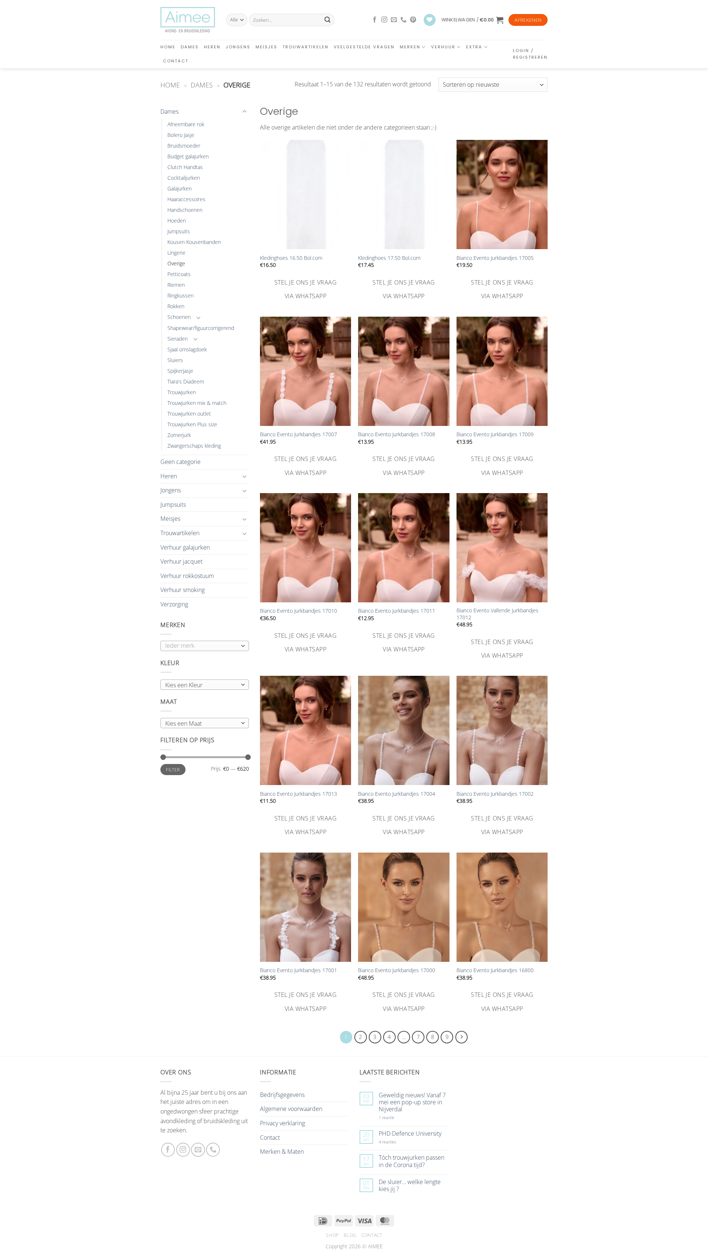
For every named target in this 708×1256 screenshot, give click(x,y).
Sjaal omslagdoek (187, 349)
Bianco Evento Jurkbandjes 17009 (495, 434)
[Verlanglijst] (429, 20)
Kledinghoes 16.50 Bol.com (291, 258)
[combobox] (204, 684)
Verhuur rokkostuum (187, 576)
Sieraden (177, 338)
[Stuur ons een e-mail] (394, 20)
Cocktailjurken (183, 177)
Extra (474, 47)
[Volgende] (461, 1037)
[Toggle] (244, 111)
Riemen (176, 284)
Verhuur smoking (182, 590)
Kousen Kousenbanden (194, 241)
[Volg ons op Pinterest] (413, 20)
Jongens (238, 47)
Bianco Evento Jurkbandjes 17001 (298, 970)
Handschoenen (184, 209)
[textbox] (203, 685)
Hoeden (176, 220)
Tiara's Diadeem (185, 381)
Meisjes (266, 47)
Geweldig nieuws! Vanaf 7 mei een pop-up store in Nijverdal (412, 1102)
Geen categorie (180, 462)
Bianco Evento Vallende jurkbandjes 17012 (497, 614)
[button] (472, 20)
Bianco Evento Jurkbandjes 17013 (298, 794)
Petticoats (179, 274)
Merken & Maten (282, 1151)
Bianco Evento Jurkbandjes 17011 (396, 611)
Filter (173, 769)
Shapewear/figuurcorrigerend (200, 327)
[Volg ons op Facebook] (375, 20)
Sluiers (175, 360)
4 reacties (396, 1141)
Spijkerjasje (180, 370)
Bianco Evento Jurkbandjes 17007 (298, 434)
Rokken (175, 306)
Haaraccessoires (186, 199)
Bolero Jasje (180, 134)
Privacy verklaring (282, 1123)
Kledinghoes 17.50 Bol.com (389, 258)
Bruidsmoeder (183, 145)
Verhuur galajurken (185, 547)
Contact (175, 61)
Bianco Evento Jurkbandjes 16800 (495, 970)
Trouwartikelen (305, 47)
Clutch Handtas (185, 167)
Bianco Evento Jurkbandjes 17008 (396, 434)
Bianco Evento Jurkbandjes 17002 (495, 794)
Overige (176, 263)
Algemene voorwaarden (291, 1109)
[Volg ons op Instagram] (384, 20)
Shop (332, 1235)
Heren (212, 47)
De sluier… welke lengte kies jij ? (410, 1185)
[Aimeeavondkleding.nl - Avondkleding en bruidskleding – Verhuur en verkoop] (187, 20)
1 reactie (394, 1117)
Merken (410, 47)
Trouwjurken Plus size (192, 424)
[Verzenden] (327, 20)
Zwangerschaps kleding (194, 445)
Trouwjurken (181, 392)
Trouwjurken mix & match (196, 402)
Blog (350, 1235)
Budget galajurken (188, 156)
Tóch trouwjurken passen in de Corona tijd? (411, 1161)
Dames (190, 47)
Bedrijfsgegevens (282, 1095)
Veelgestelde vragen (364, 47)
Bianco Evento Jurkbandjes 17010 (298, 611)
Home (168, 47)
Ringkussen (180, 295)
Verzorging (174, 604)
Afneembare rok (185, 124)
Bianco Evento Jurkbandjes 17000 (396, 970)
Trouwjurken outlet (189, 413)
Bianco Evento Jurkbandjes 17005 (495, 258)
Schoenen (179, 316)
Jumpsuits (178, 231)
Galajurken (179, 188)
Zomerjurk (179, 434)
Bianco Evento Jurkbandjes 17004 (396, 794)
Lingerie (176, 252)
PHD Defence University (410, 1133)
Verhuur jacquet (181, 561)
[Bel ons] (403, 20)
